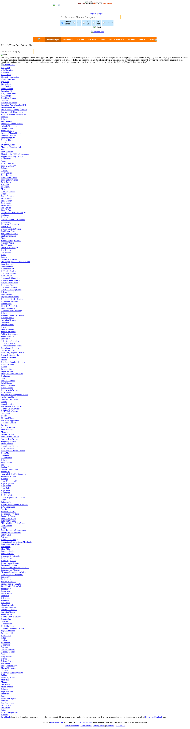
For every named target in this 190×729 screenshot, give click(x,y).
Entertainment (6, 138)
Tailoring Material (8, 607)
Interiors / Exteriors (9, 565)
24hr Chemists (7, 70)
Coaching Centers (8, 98)
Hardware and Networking (12, 673)
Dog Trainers (6, 656)
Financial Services (8, 357)
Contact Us (120, 726)
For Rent (92, 39)
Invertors (4, 425)
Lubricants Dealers (8, 308)
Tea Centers (6, 208)
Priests (3, 696)
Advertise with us (72, 726)
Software (4, 537)
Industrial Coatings (8, 518)
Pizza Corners (6, 201)
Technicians (6, 705)
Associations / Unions (10, 446)
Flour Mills (5, 549)
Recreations (6, 159)
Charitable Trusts (8, 343)
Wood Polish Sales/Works (11, 586)
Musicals (4, 432)
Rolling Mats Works (9, 390)
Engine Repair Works (10, 297)
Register (93, 13)
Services (4, 339)
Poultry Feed (6, 467)
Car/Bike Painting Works (11, 290)
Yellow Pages (53, 39)
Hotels (3, 255)
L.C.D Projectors (8, 427)
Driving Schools (7, 292)
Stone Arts (5, 472)
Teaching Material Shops (11, 133)
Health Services (7, 364)
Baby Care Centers (9, 93)
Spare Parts (5, 322)
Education (5, 91)
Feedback (110, 726)
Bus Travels (6, 250)
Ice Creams (5, 187)
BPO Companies (8, 507)
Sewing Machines (8, 581)
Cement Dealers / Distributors (13, 219)
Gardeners (5, 670)
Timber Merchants (8, 236)
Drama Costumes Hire (10, 355)
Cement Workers (8, 649)
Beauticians (5, 642)
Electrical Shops (7, 418)
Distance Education (9, 103)
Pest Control (6, 577)
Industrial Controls (8, 521)
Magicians (5, 680)
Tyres (3, 327)
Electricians (5, 546)
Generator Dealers (8, 423)
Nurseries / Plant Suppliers (12, 574)
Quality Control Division (11, 229)
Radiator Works (7, 318)
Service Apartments (9, 259)
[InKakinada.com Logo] (95, 2)
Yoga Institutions (8, 631)
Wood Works (6, 245)
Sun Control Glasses (9, 233)
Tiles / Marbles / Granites (11, 584)
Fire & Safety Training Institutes (14, 110)
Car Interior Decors (9, 287)
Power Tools (6, 226)
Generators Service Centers (12, 299)
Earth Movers (6, 294)
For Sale (80, 39)
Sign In (101, 13)
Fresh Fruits (6, 182)
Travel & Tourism (8, 248)
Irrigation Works (7, 369)
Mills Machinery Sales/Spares (13, 523)
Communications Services (11, 346)
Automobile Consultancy (11, 278)
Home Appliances (8, 560)
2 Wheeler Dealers (8, 271)
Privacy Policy (99, 726)
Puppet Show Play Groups (12, 156)
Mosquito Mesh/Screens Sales (13, 572)
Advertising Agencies (10, 341)
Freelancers (5, 633)
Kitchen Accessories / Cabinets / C (15, 567)
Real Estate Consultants (10, 231)
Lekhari (4, 675)
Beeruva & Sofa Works (10, 544)
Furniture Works (7, 553)
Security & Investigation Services (14, 395)
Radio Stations (7, 388)
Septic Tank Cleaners (9, 397)
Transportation (7, 266)
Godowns (5, 455)
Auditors (4, 640)
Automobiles (6, 269)
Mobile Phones (7, 430)
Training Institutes (8, 135)
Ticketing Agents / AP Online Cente (15, 262)
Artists (3, 638)
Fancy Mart (5, 591)
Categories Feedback (153, 717)
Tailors (4, 402)
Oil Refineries (6, 525)
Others (3, 119)
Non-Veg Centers (8, 191)
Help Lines (5, 68)
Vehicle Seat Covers (9, 334)
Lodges (4, 257)
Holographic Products (10, 514)
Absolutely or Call (95, 3)
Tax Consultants (7, 703)
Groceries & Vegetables (10, 556)
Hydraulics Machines (9, 301)
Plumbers (5, 694)
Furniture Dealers (8, 551)
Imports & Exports (8, 516)
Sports (3, 161)
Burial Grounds (7, 448)
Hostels (4, 367)
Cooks (3, 654)
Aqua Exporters (7, 483)
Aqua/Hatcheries (8, 481)
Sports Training (7, 131)
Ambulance (5, 72)
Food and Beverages (9, 180)
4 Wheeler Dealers (8, 273)
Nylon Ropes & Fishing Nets (13, 497)
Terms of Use (86, 726)
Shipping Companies (9, 399)
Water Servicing (7, 336)
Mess (3, 189)
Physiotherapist (7, 691)
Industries (5, 502)
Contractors (5, 222)
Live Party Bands (8, 677)
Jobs (102, 39)
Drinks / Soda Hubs (9, 177)
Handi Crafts (6, 558)
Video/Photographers (9, 712)
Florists (4, 360)
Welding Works (7, 243)
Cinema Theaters (8, 140)
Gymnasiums (6, 624)
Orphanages (6, 376)
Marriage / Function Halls (11, 147)
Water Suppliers (7, 404)
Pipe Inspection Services (11, 532)
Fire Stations (6, 84)
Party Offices (6, 462)
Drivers (4, 659)
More (152, 39)
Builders (4, 217)
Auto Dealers (6, 276)
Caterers (4, 170)
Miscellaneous (7, 444)
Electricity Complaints (10, 77)
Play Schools (6, 121)
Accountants (6, 635)
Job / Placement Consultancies (13, 114)
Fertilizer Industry (8, 511)
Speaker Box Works (9, 439)
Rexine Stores (6, 579)
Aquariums (5, 490)
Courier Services (8, 350)
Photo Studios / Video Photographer (15, 154)
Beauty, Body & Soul (10, 617)
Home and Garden (8, 539)
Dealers (4, 416)
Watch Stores (6, 614)
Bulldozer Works (8, 285)
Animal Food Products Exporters (14, 504)
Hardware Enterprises (10, 224)
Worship (4, 479)
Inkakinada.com (56, 722)
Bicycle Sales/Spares (9, 283)
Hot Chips (5, 184)
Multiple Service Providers (12, 374)
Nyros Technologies (84, 722)
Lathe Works (6, 304)
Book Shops (6, 96)
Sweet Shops (6, 205)
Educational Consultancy (11, 107)
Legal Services (7, 371)
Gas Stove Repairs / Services (13, 362)
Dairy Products (7, 175)
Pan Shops (5, 603)
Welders (4, 715)
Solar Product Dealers (10, 437)
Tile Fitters (5, 708)
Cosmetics (5, 621)
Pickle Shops (6, 198)
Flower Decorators (8, 668)
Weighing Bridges (8, 476)
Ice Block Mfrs (7, 495)
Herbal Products (7, 626)
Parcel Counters (7, 196)
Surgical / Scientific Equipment (13, 474)
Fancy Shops (6, 593)
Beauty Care (6, 619)
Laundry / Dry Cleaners (10, 570)
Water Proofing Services (11, 240)
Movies (131, 39)
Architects (5, 215)
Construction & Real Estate (12, 212)
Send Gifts (68, 39)
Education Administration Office (14, 105)
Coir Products (6, 509)
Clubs (3, 142)
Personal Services (8, 381)
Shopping (5, 589)
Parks (3, 149)
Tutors (3, 710)
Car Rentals (6, 252)
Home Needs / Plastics (10, 563)
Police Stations (7, 88)
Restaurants (5, 203)
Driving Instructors (8, 661)
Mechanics (5, 684)
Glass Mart (5, 453)
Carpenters (5, 645)
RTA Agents (6, 392)
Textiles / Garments (9, 610)
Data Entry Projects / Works (12, 353)
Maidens (4, 682)
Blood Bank (6, 75)
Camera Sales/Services (10, 409)
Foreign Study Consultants (12, 112)
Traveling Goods (8, 612)
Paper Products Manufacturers (13, 530)
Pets (2, 465)
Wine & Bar (6, 210)
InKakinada (6, 717)
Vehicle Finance (7, 329)
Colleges (4, 100)
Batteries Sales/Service (10, 280)
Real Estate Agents (8, 698)
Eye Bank (5, 81)
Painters (4, 689)
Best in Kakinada (116, 39)
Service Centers (7, 434)
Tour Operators (7, 264)
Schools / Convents (9, 126)
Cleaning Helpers (8, 652)
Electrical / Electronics (10, 406)
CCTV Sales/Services (10, 411)
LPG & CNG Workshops (11, 306)
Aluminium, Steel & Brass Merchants (16, 542)
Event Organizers (8, 145)
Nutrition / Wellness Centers (12, 628)
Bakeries (4, 168)
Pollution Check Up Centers (12, 315)
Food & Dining (7, 166)
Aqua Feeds (6, 486)
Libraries (4, 117)
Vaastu (3, 238)
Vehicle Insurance (8, 332)
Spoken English (7, 128)
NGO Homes (6, 458)
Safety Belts (6, 535)
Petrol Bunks (6, 383)
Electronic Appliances (10, 420)
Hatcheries (5, 493)
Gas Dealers (6, 86)
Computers (5, 413)
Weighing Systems (8, 441)
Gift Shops (5, 598)
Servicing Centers (8, 320)
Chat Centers (6, 173)
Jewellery (5, 600)
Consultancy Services (10, 348)
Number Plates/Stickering (11, 311)
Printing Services (8, 385)
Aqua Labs (5, 488)
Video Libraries (7, 163)
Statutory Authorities (9, 469)
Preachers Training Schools (12, 124)
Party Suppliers (7, 152)
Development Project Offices (13, 451)
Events (142, 39)
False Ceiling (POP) (9, 666)
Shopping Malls (7, 605)
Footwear (5, 596)
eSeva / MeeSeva (8, 79)
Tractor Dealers (7, 325)
